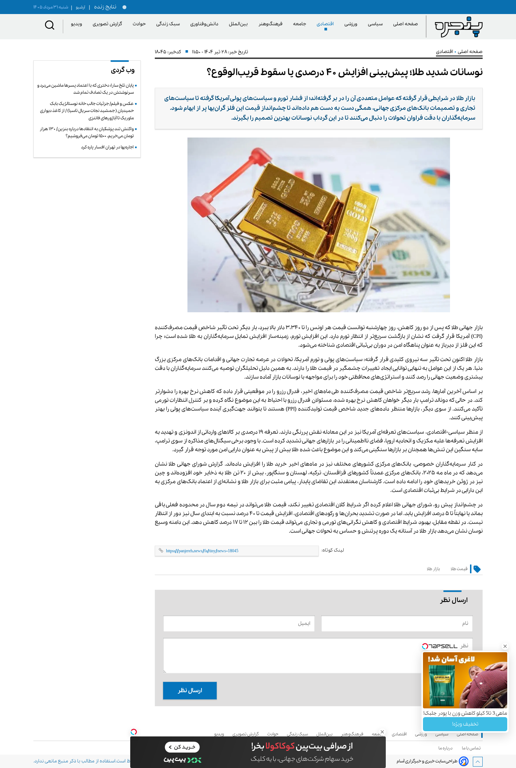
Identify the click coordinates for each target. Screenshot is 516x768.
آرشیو (78, 7)
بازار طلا (433, 569)
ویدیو (78, 24)
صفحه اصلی (405, 24)
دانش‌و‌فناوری (205, 24)
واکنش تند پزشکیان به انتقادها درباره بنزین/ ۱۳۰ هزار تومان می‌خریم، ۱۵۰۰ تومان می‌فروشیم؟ (87, 132)
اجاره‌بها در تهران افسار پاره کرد (107, 147)
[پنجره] (459, 26)
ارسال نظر (190, 691)
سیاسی (376, 24)
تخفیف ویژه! (465, 724)
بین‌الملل (239, 24)
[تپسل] (133, 731)
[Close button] (505, 646)
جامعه (301, 24)
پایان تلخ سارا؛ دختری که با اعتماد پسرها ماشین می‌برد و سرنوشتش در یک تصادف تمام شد (85, 88)
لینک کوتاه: (333, 550)
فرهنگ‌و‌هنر (271, 24)
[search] (49, 26)
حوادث (140, 24)
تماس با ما (472, 748)
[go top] (478, 762)
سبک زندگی (169, 24)
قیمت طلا (459, 569)
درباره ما (446, 748)
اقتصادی (326, 24)
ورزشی (352, 24)
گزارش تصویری (109, 24)
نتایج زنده (104, 7)
